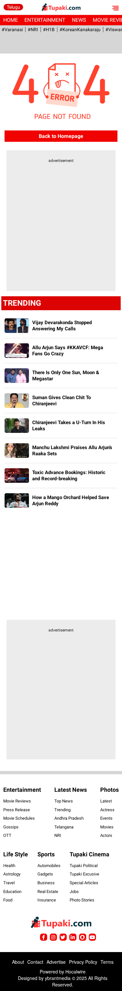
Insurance (46, 900)
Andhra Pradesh (69, 818)
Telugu (13, 7)
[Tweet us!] (53, 937)
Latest (106, 801)
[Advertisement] (61, 229)
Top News (63, 801)
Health (9, 865)
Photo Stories (82, 900)
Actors (106, 835)
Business (46, 882)
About (18, 962)
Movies (107, 827)
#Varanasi (12, 29)
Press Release (16, 809)
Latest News (70, 789)
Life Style (15, 854)
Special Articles (84, 882)
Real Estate (47, 891)
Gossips (11, 827)
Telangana (64, 827)
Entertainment (44, 20)
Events (106, 818)
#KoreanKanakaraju (80, 29)
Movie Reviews (17, 801)
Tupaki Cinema (89, 854)
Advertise (56, 962)
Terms (107, 962)
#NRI (33, 29)
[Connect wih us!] (72, 937)
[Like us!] (43, 937)
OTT (7, 835)
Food (7, 900)
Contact (35, 962)
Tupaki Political (84, 865)
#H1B (49, 29)
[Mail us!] (92, 937)
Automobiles (49, 865)
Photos (109, 789)
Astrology (11, 874)
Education (12, 891)
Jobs (74, 891)
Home (10, 20)
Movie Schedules (19, 818)
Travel (9, 882)
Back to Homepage (61, 136)
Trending (62, 809)
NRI (57, 835)
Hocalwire (75, 971)
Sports (46, 854)
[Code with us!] (82, 937)
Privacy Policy (83, 962)
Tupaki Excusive (84, 874)
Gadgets (45, 874)
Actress (107, 809)
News (79, 20)
